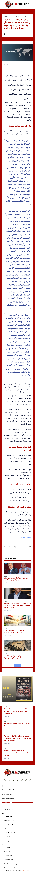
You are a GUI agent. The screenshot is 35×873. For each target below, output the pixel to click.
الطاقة (29, 546)
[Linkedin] (19, 552)
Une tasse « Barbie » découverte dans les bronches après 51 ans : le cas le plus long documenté (17, 738)
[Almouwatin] (17, 4)
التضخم (8, 546)
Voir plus (17, 665)
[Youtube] (29, 780)
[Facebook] (7, 552)
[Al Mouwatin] (17, 773)
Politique (6, 748)
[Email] (23, 552)
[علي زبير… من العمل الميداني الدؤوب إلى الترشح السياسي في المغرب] (17, 568)
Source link (26, 538)
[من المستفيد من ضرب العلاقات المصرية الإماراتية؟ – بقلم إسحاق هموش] (17, 620)
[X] (11, 552)
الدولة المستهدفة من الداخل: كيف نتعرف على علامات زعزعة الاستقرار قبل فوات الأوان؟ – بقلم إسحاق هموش (17, 605)
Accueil (6, 16)
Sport (5, 721)
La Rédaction (9, 34)
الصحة (18, 546)
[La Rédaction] (5, 34)
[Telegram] (28, 552)
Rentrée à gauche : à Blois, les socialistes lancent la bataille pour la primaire (16, 753)
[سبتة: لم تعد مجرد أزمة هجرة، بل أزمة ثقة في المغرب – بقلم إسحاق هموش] (17, 645)
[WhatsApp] (15, 552)
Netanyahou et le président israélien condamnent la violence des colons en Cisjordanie (16, 711)
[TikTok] (17, 780)
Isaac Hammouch (8, 583)
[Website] (25, 780)
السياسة (13, 546)
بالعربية (24, 16)
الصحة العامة (23, 546)
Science (5, 734)
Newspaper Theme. (26, 870)
